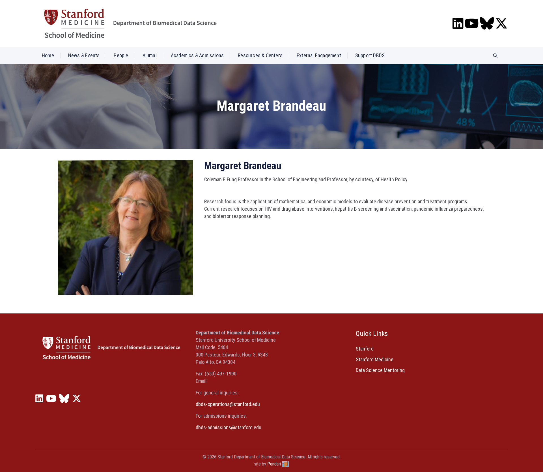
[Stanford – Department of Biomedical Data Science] (130, 23)
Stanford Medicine (374, 359)
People (121, 55)
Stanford (365, 349)
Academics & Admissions (197, 55)
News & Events (84, 55)
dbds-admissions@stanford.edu (228, 427)
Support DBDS (370, 55)
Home (48, 55)
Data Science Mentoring (380, 370)
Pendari (274, 464)
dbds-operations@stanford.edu (228, 404)
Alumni (150, 55)
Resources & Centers (260, 55)
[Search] (495, 56)
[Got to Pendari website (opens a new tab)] (285, 464)
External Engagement (319, 55)
